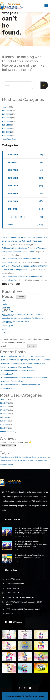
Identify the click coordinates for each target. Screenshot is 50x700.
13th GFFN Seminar (13, 579)
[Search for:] (18, 85)
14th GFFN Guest (12, 588)
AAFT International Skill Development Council (23, 609)
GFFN (24, 696)
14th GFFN (6, 114)
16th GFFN (6, 121)
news (4, 107)
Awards (2, 457)
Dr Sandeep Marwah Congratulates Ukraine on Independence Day (29, 556)
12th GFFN (6, 136)
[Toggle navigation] (46, 5)
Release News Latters (40, 460)
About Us (9, 614)
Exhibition (20, 314)
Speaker (26, 321)
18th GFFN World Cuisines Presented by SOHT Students (24, 603)
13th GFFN (6, 118)
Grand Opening (39, 314)
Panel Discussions (37, 318)
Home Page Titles (9, 139)
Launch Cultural (26, 318)
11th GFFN (6, 125)
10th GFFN (6, 132)
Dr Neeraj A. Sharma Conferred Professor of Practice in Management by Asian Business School (31, 544)
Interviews (17, 318)
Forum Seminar (28, 314)
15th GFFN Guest (12, 593)
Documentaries (9, 457)
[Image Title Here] (9, 634)
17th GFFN (6, 111)
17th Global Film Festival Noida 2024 (20, 597)
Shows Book (19, 321)
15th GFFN (6, 128)
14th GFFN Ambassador (15, 584)
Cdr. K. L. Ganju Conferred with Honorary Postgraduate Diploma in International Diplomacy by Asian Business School (24, 241)
